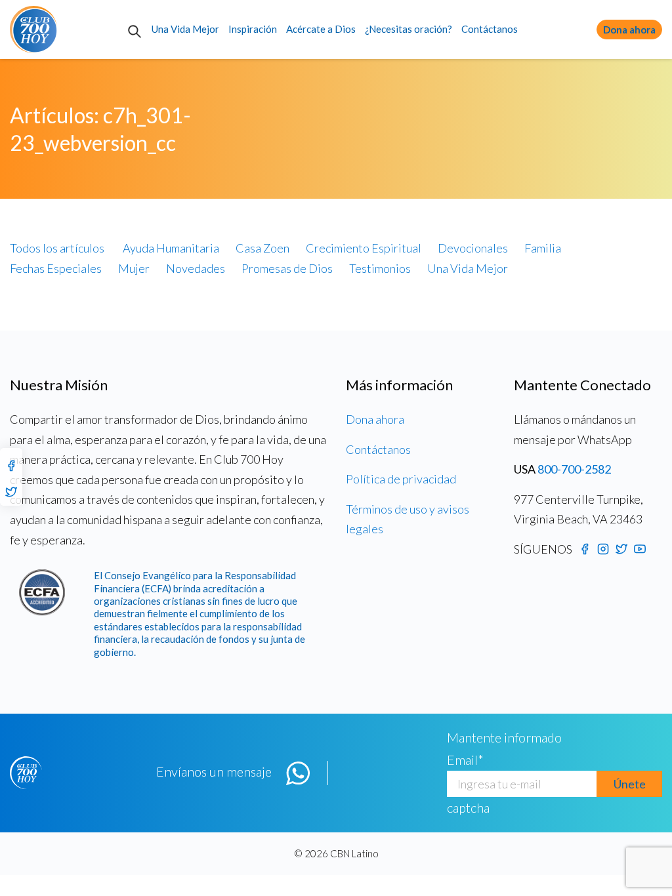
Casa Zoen (262, 248)
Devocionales (473, 248)
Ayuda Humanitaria (171, 248)
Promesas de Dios (287, 268)
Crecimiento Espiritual (363, 248)
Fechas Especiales (56, 268)
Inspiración (252, 29)
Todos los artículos (57, 248)
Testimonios (380, 268)
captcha (468, 807)
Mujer (134, 268)
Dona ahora (629, 29)
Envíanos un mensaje (214, 771)
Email (465, 759)
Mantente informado (504, 737)
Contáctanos (489, 29)
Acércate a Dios (321, 29)
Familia (542, 248)
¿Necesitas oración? (408, 29)
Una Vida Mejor (185, 29)
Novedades (195, 268)
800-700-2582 (574, 469)
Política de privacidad (401, 479)
